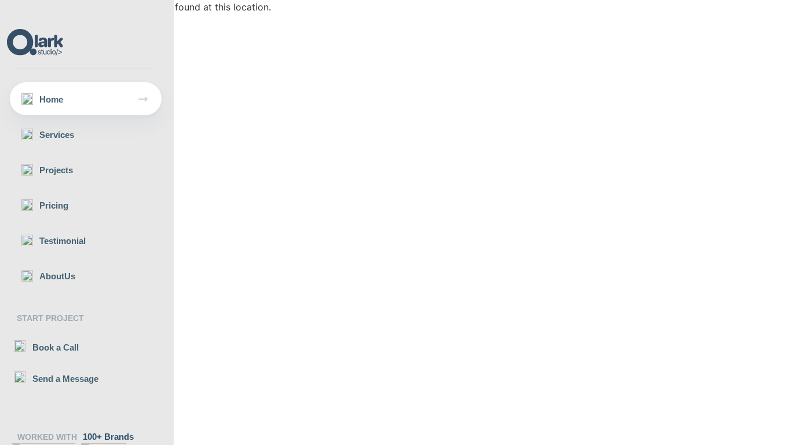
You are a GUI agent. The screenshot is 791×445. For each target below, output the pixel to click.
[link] (86, 98)
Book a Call (55, 347)
